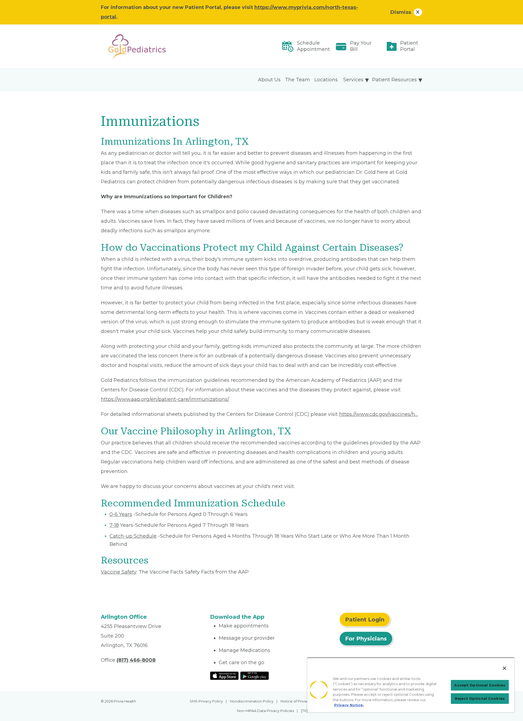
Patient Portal (409, 46)
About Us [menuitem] (269, 80)
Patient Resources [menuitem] (394, 80)
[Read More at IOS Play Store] (224, 675)
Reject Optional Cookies (480, 698)
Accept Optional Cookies (479, 685)
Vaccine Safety (118, 572)
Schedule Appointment (313, 46)
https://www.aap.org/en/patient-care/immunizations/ (165, 399)
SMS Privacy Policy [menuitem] (206, 701)
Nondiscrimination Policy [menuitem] (251, 701)
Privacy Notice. (349, 705)
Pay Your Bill (361, 46)
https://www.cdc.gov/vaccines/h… (378, 414)
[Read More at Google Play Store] (254, 675)
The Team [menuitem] (297, 80)
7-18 (114, 525)
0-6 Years (121, 514)
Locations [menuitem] (326, 80)
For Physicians (366, 638)
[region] (410, 684)
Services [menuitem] (353, 80)
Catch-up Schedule (133, 536)
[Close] (504, 668)
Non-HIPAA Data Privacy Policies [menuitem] (265, 710)
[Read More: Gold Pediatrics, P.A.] (152, 46)
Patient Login (364, 619)
